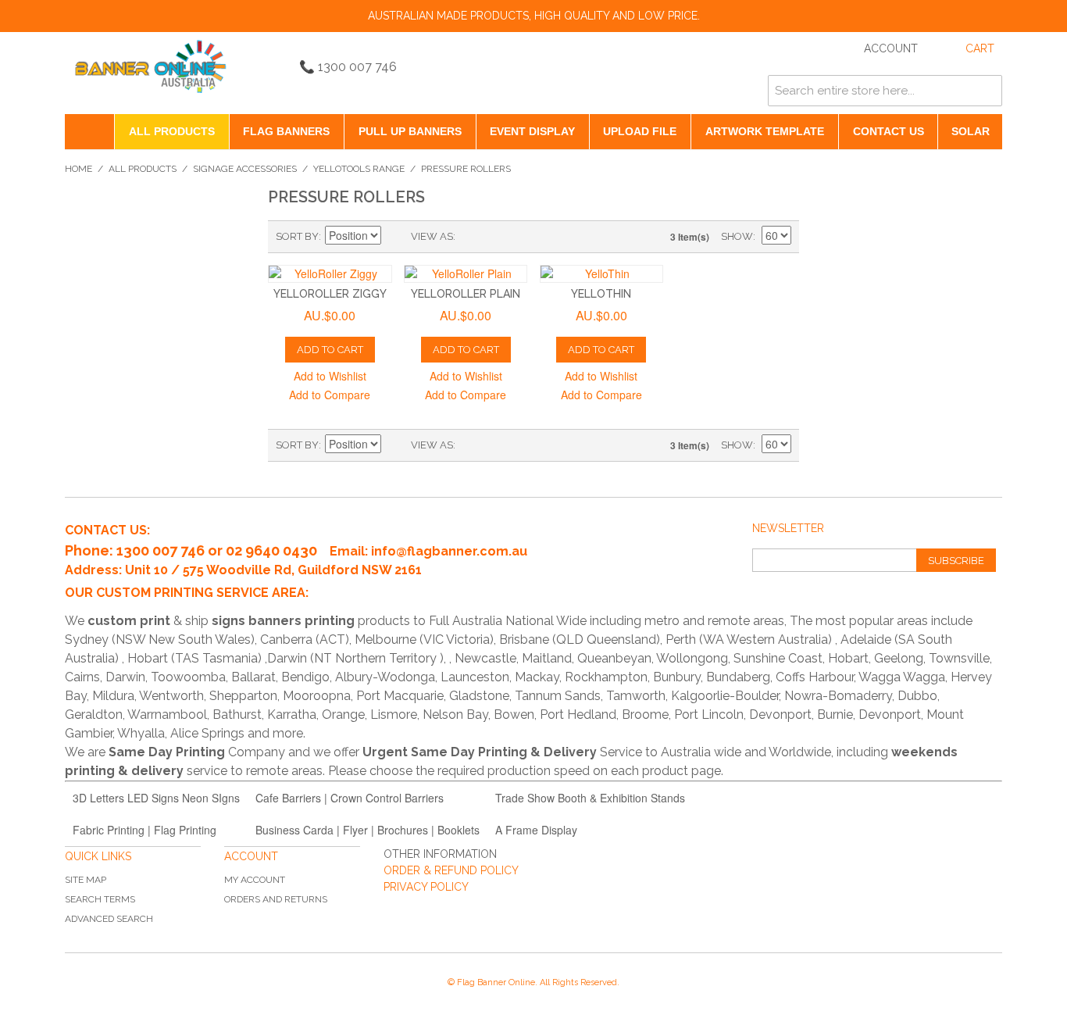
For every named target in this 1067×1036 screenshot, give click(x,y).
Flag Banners (286, 131)
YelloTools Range (359, 168)
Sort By (297, 236)
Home (78, 168)
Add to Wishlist (330, 376)
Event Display (532, 131)
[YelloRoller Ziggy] (330, 274)
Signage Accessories (245, 168)
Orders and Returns (275, 899)
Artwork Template (764, 131)
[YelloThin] (602, 274)
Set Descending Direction (395, 236)
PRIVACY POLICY (426, 887)
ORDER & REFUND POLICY (451, 870)
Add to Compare (329, 394)
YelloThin (601, 294)
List (498, 236)
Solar (970, 131)
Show (737, 236)
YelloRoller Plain (465, 294)
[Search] (986, 90)
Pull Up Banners (410, 131)
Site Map (85, 879)
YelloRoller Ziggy (330, 294)
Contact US (888, 131)
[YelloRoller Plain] (466, 274)
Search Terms (100, 899)
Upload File (639, 131)
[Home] (89, 131)
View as (432, 236)
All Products (172, 131)
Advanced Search (109, 918)
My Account (254, 879)
